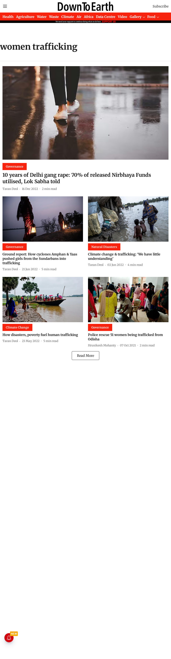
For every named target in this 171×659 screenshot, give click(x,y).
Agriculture (25, 17)
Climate (67, 17)
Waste (54, 17)
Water (42, 17)
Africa (88, 17)
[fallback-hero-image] (85, 113)
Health (8, 17)
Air (79, 17)
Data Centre (105, 17)
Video (122, 17)
